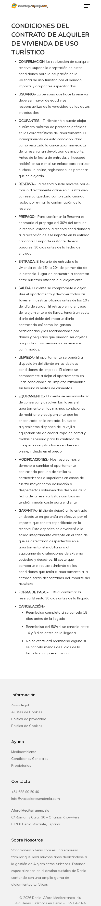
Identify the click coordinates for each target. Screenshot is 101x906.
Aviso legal (20, 705)
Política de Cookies (26, 726)
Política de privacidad (28, 719)
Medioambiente (23, 752)
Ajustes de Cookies (26, 712)
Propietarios (21, 765)
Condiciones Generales (29, 758)
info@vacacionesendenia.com (35, 798)
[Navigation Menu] (87, 5)
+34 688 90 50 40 (25, 792)
